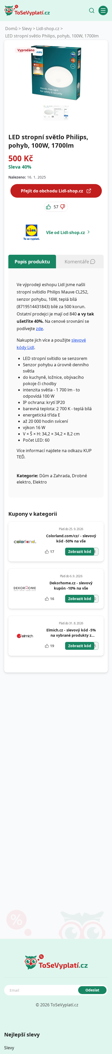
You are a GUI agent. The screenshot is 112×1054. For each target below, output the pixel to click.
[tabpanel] (56, 383)
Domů (11, 28)
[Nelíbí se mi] (63, 207)
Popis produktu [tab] (32, 261)
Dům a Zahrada (54, 476)
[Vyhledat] (91, 10)
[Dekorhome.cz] (25, 588)
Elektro (40, 482)
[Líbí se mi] (49, 207)
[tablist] (56, 261)
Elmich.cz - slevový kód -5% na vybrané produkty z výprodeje (71, 635)
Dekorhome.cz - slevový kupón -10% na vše (70, 585)
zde (39, 328)
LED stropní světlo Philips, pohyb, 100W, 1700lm (52, 36)
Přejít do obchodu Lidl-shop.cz (52, 191)
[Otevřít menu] (103, 10)
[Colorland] (25, 541)
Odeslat (92, 990)
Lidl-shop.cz (47, 28)
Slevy (27, 28)
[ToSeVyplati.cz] (27, 10)
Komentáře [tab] (77, 261)
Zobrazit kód (79, 551)
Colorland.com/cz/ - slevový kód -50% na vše (71, 538)
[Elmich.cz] (25, 635)
